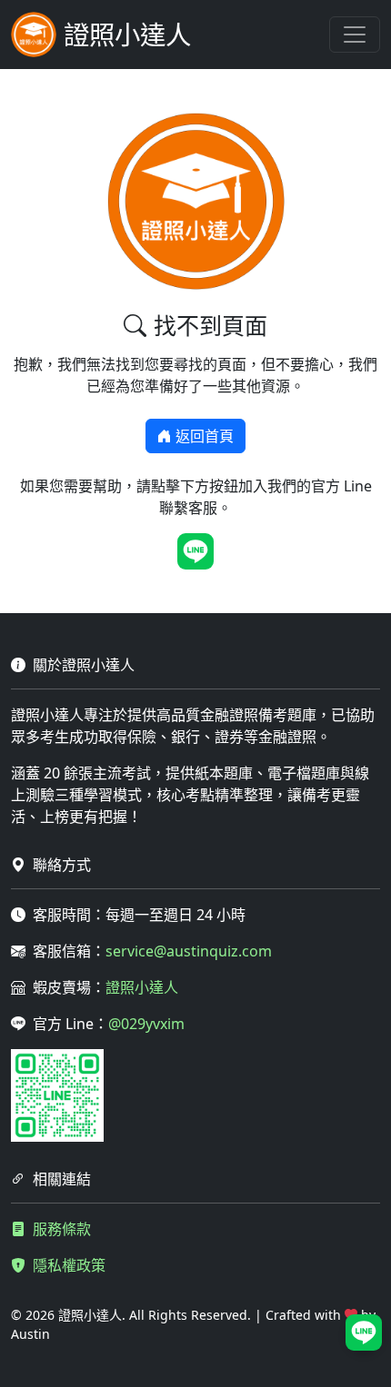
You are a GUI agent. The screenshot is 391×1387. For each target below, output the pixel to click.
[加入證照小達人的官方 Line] (195, 551)
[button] (364, 1332)
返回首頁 (204, 436)
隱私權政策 (69, 1265)
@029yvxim (146, 1024)
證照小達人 (141, 987)
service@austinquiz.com (188, 951)
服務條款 (62, 1229)
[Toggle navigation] (354, 34)
